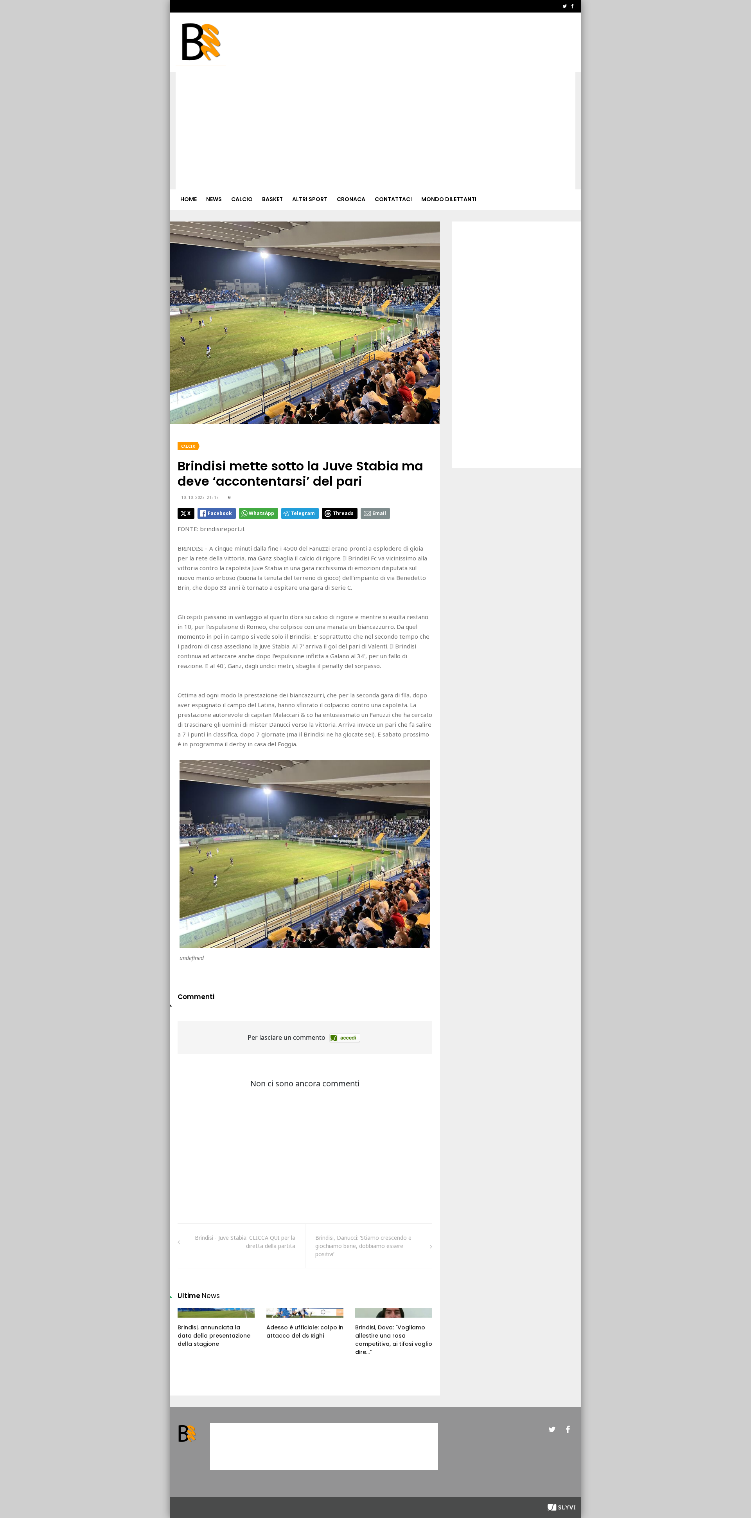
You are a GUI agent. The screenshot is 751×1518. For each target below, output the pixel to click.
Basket (272, 199)
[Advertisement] (375, 130)
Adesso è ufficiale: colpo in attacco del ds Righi (304, 1332)
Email (379, 513)
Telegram (303, 513)
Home (188, 199)
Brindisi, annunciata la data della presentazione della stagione (214, 1336)
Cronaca (351, 199)
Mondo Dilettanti (448, 199)
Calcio (242, 199)
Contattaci (393, 199)
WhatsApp (261, 513)
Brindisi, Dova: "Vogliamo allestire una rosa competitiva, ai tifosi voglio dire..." (393, 1340)
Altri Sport (309, 199)
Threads (343, 513)
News (214, 199)
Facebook (220, 513)
